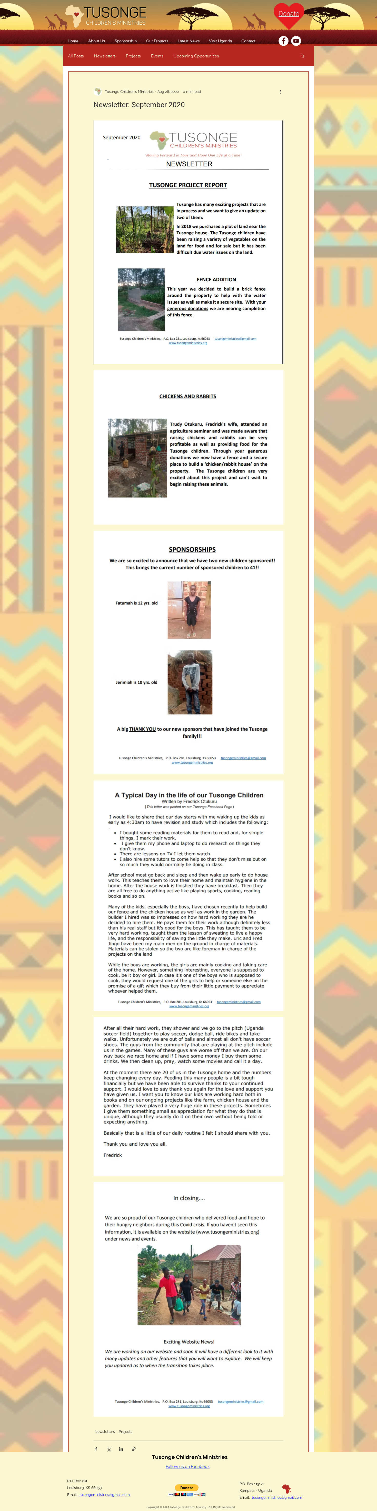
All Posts (76, 55)
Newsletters (105, 55)
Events (157, 55)
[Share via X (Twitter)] (108, 1449)
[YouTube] (296, 41)
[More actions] (280, 91)
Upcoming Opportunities (196, 55)
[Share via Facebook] (96, 1449)
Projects (133, 55)
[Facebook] (284, 41)
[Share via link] (133, 1449)
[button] (302, 56)
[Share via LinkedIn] (121, 1449)
